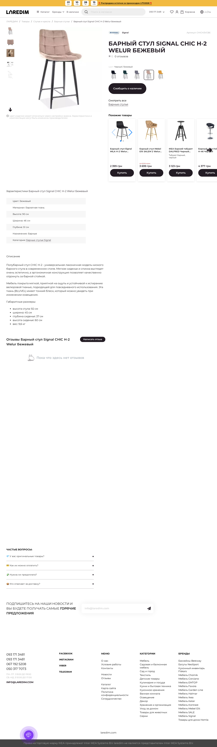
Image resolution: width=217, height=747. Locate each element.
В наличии (73, 11)
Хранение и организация (155, 704)
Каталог (45, 11)
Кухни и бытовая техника (155, 686)
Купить (122, 172)
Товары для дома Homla (193, 719)
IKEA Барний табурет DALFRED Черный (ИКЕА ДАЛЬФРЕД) (181, 150)
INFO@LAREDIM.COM (19, 682)
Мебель (144, 660)
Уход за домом (149, 708)
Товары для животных (153, 712)
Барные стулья (62, 21)
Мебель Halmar (187, 693)
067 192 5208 (16, 664)
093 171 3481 (155, 11)
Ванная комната (150, 693)
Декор (144, 701)
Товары (26, 21)
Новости (106, 674)
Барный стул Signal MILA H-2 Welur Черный (121, 150)
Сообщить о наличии (127, 88)
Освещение (147, 697)
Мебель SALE (186, 712)
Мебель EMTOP (187, 682)
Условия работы (111, 664)
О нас (104, 660)
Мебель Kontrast (188, 704)
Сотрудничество (111, 698)
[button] (130, 132)
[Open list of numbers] (163, 12)
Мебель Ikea (185, 697)
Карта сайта (108, 688)
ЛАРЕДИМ (12, 21)
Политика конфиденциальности (114, 693)
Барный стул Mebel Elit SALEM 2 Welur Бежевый (150, 150)
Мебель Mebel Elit (189, 708)
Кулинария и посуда (152, 682)
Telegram (65, 671)
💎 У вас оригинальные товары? (25, 556)
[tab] (50, 556)
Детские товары (150, 678)
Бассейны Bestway (189, 660)
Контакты (107, 668)
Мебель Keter (186, 701)
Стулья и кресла (41, 21)
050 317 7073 (16, 669)
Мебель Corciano (188, 678)
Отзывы (106, 678)
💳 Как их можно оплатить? (22, 565)
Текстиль (145, 675)
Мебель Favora (187, 686)
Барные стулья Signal (38, 240)
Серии (144, 715)
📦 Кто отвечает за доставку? (23, 583)
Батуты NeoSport (188, 664)
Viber (62, 665)
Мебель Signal (187, 715)
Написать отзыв (92, 339)
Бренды (57, 11)
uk (205, 11)
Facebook (65, 653)
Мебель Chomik (188, 675)
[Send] (149, 608)
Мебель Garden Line (190, 689)
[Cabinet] (177, 11)
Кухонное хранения (152, 689)
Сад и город (147, 671)
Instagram (66, 659)
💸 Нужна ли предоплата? (21, 574)
